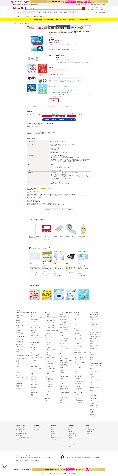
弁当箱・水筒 (62, 324)
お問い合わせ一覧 (57, 473)
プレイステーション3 (64, 348)
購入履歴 (52, 433)
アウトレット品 (92, 409)
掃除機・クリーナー (20, 325)
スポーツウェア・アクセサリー (95, 332)
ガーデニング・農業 (78, 402)
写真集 (47, 394)
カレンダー (48, 373)
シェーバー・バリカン (35, 371)
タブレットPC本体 (49, 316)
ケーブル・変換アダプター (51, 322)
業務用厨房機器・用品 (64, 327)
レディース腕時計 (93, 356)
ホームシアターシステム (35, 327)
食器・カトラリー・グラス (65, 317)
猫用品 (76, 371)
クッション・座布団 (93, 381)
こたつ (17, 343)
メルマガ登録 (70, 439)
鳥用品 (76, 380)
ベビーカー (77, 364)
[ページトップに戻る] (116, 308)
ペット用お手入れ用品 (79, 375)
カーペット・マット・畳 (94, 393)
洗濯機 (65, 12)
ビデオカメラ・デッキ (35, 325)
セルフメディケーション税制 (21, 460)
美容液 (61, 383)
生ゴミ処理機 (18, 388)
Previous (25, 27)
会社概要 (98, 4)
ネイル (61, 384)
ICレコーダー (33, 328)
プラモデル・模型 (78, 335)
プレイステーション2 (64, 350)
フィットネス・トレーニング (95, 327)
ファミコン (62, 356)
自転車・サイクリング (94, 314)
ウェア (91, 326)
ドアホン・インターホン (79, 395)
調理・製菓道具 (63, 316)
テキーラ (76, 326)
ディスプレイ (33, 349)
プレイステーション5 (64, 338)
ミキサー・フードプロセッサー (22, 377)
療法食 (76, 389)
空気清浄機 (50, 12)
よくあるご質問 (84, 4)
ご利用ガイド (77, 4)
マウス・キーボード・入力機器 (37, 359)
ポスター (47, 396)
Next (92, 27)
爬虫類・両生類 (78, 383)
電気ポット (18, 372)
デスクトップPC (34, 344)
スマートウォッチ (93, 360)
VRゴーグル (48, 333)
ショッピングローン (19, 431)
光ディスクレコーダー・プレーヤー (37, 322)
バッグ (91, 366)
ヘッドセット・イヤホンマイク (51, 325)
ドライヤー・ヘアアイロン (36, 368)
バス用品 (91, 346)
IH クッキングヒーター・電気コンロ (22, 380)
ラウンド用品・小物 (93, 324)
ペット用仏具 (77, 386)
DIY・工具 (77, 394)
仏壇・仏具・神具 (93, 416)
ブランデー (77, 324)
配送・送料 (70, 427)
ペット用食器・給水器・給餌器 (80, 381)
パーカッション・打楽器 (50, 349)
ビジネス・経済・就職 (50, 371)
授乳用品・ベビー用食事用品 (80, 362)
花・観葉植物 (77, 406)
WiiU (61, 351)
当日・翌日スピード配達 (20, 427)
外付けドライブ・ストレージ (36, 357)
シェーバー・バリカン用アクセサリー (37, 374)
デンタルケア (33, 379)
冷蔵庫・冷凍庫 (19, 315)
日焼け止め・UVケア (64, 388)
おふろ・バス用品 (78, 359)
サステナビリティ (65, 473)
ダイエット (62, 395)
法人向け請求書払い (55, 441)
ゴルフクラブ (92, 319)
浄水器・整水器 (19, 385)
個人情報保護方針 (89, 431)
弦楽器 (47, 352)
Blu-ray (47, 400)
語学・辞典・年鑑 (49, 384)
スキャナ (32, 352)
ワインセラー (18, 375)
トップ (14, 16)
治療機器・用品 (63, 364)
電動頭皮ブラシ (34, 381)
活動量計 (32, 389)
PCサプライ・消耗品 (35, 354)
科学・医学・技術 (49, 386)
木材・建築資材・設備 (79, 400)
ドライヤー (39, 12)
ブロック (76, 348)
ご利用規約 (88, 433)
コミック (47, 361)
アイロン (18, 327)
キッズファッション (78, 354)
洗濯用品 (91, 343)
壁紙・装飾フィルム (93, 397)
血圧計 (32, 394)
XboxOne (62, 343)
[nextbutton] (91, 228)
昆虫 (76, 384)
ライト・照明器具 (19, 333)
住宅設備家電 (18, 332)
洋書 (46, 389)
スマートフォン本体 (49, 314)
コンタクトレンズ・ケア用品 (65, 369)
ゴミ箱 (91, 400)
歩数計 (32, 390)
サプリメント (62, 394)
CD (46, 402)
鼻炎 (46, 16)
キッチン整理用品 (63, 322)
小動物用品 (77, 378)
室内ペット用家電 (78, 388)
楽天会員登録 (102, 12)
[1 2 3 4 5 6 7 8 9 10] (53, 49)
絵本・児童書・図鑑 (49, 363)
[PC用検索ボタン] (83, 8)
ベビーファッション (78, 356)
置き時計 (91, 359)
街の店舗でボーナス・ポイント (39, 429)
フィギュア (77, 336)
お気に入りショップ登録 (72, 435)
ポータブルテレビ (34, 330)
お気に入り (53, 429)
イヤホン (44, 12)
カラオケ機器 (48, 355)
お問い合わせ (70, 446)
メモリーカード (34, 332)
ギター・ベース (48, 345)
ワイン (76, 316)
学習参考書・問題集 (49, 379)
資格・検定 (48, 392)
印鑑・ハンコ (92, 340)
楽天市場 (103, 4)
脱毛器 (32, 376)
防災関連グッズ (78, 399)
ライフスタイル (48, 374)
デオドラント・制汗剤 (64, 386)
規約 (81, 82)
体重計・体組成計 (34, 392)
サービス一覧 (51, 473)
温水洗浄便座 (33, 387)
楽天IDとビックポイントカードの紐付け (58, 442)
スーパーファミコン (64, 358)
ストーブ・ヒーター (20, 339)
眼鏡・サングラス (93, 334)
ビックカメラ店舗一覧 (92, 4)
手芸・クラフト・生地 (94, 345)
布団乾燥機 (18, 322)
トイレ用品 (92, 348)
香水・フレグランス (64, 389)
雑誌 (46, 376)
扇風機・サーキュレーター (21, 349)
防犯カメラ (77, 397)
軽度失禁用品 (62, 374)
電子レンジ (75, 12)
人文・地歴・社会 (49, 378)
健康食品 (62, 399)
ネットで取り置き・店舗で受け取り (22, 437)
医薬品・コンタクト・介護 (22, 16)
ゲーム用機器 (33, 360)
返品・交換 (70, 431)
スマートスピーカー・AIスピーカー (37, 338)
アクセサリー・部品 (34, 333)
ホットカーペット (19, 341)
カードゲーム (77, 341)
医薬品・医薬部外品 (34, 16)
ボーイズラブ (48, 383)
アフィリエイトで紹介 (72, 442)
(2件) (59, 35)
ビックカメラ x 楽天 (17, 4)
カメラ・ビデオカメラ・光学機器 (37, 317)
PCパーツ (33, 362)
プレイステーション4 (64, 340)
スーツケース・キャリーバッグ (95, 365)
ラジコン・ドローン (78, 338)
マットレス (92, 374)
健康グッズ (62, 400)
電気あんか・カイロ (20, 346)
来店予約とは (77, 82)
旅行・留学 (48, 366)
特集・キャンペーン (37, 427)
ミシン (17, 328)
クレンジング (62, 381)
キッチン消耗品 (63, 321)
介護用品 (62, 370)
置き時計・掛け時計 (93, 395)
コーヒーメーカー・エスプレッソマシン (22, 366)
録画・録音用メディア (35, 319)
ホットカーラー (34, 377)
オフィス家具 (92, 403)
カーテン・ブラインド (94, 392)
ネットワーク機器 (34, 355)
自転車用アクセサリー (94, 317)
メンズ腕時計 (92, 354)
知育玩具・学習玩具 (78, 367)
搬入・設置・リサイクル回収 (21, 433)
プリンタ (32, 350)
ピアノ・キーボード (49, 337)
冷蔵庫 (61, 12)
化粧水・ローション (64, 380)
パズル (76, 340)
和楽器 (47, 354)
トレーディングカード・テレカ (80, 345)
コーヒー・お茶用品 (64, 329)
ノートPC (33, 345)
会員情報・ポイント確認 (55, 437)
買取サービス (18, 439)
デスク (91, 384)
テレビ (70, 12)
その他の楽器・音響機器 (50, 357)
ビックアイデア (32, 12)
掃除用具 (91, 341)
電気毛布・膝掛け (19, 344)
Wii (60, 353)
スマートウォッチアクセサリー (51, 328)
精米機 (17, 361)
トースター (18, 363)
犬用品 (76, 373)
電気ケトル (18, 374)
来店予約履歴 (53, 439)
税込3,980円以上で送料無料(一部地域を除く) (30, 4)
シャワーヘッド (34, 382)
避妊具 (61, 367)
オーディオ (33, 316)
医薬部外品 (41, 16)
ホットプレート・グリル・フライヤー (22, 368)
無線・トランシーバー (35, 335)
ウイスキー (77, 314)
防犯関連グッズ (92, 411)
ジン (76, 317)
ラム (76, 319)
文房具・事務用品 (93, 338)
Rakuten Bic (18, 8)
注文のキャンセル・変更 (72, 433)
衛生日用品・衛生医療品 (64, 365)
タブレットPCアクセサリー (51, 320)
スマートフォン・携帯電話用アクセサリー (52, 318)
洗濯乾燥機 (18, 319)
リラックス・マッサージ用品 (65, 404)
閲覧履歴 (52, 431)
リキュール (77, 321)
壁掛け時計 (92, 357)
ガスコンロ (18, 370)
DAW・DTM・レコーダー (50, 341)
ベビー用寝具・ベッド (79, 360)
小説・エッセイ (48, 381)
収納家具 (91, 390)
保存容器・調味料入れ (64, 319)
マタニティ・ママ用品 (79, 357)
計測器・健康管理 (63, 397)
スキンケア (62, 378)
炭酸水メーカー (19, 381)
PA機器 (47, 339)
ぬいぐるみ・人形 (78, 330)
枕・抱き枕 (92, 376)
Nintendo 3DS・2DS (64, 341)
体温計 (32, 395)
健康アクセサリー (63, 402)
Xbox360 (62, 345)
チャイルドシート (78, 365)
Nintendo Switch (63, 336)
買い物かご (53, 427)
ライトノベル (48, 391)
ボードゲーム (77, 343)
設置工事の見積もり (19, 435)
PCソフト (33, 364)
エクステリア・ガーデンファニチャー (81, 405)
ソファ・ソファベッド (94, 379)
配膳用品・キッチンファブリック (66, 326)
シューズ (91, 321)
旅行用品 (91, 368)
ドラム (47, 344)
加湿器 (17, 351)
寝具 (90, 372)
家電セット (25, 12)
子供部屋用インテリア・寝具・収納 (96, 388)
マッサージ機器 (34, 384)
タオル (91, 350)
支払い (69, 429)
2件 (50, 188)
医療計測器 (62, 372)
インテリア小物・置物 (94, 405)
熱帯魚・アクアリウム (79, 376)
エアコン (56, 12)
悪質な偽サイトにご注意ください (33, 460)
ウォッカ (76, 322)
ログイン (97, 12)
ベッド (91, 377)
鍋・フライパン (63, 314)
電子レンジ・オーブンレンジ (21, 358)
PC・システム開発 (49, 388)
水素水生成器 (18, 386)
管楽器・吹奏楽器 (49, 342)
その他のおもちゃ (78, 350)
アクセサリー (48, 347)
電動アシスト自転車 (93, 316)
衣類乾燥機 (18, 320)
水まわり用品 (62, 332)
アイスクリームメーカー (20, 390)
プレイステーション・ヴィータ (66, 346)
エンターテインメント (50, 365)
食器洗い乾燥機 (19, 383)
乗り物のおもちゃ (78, 333)
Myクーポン (53, 435)
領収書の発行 (70, 437)
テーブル (91, 382)
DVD (46, 403)
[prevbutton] (27, 228)
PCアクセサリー (34, 347)
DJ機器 (47, 350)
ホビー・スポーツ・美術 (50, 368)
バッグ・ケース (92, 322)
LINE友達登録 (71, 441)
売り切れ (57, 70)
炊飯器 (17, 360)
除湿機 (17, 352)
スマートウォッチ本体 (50, 327)
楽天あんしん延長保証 (20, 429)
